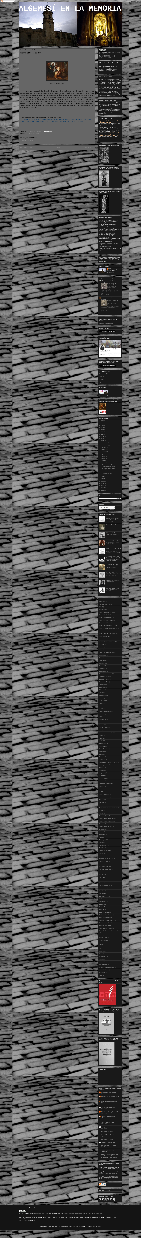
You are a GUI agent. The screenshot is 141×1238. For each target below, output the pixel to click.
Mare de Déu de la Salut (105, 794)
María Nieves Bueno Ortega (109, 53)
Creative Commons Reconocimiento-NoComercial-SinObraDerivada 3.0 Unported (107, 56)
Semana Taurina (103, 940)
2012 (102, 490)
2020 (102, 434)
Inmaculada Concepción (105, 783)
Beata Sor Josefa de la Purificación (108, 631)
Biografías (101, 644)
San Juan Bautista (104, 880)
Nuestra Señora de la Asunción (107, 815)
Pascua (101, 837)
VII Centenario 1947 (104, 964)
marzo (104, 463)
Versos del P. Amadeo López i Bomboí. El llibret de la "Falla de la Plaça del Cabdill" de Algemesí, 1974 (113, 550)
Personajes (102, 840)
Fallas (100, 738)
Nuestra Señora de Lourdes (106, 821)
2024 (102, 425)
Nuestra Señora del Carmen (106, 823)
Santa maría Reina (104, 912)
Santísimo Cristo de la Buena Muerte (108, 923)
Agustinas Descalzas (104, 604)
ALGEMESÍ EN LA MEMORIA (70, 8)
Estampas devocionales (105, 730)
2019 (102, 436)
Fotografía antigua (104, 748)
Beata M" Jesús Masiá (105, 615)
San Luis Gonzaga (104, 882)
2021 (102, 432)
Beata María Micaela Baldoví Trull (108, 625)
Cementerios (102, 655)
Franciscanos (102, 751)
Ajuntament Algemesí (107, 1131)
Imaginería (102, 773)
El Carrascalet (102, 706)
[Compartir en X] (48, 131)
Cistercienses (102, 660)
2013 (102, 488)
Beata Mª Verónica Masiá (105, 623)
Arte (26, 133)
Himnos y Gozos (103, 765)
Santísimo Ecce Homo (105, 925)
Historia (101, 767)
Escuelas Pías (102, 719)
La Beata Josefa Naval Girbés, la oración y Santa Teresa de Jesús (112, 542)
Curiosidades (102, 695)
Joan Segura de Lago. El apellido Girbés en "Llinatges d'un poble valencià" (113, 574)
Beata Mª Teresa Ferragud (106, 620)
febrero (104, 476)
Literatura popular (103, 789)
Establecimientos (103, 727)
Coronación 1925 (103, 679)
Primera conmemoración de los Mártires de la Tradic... (109, 472)
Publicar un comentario (27, 140)
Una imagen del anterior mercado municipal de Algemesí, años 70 (112, 566)
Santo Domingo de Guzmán (106, 928)
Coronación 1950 (103, 682)
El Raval (101, 708)
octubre (104, 447)
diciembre (105, 442)
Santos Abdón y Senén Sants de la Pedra (110, 931)
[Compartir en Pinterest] (51, 131)
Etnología (101, 735)
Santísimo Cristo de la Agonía (106, 920)
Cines (100, 657)
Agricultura (102, 601)
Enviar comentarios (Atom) (60, 151)
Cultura (101, 692)
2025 (102, 423)
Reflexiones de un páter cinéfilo (110, 1112)
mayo (104, 458)
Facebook (101, 376)
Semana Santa (103, 937)
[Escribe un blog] (46, 131)
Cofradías (101, 663)
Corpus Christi (103, 684)
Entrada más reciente (26, 147)
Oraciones (102, 829)
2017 (102, 440)
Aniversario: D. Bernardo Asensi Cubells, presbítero (113, 533)
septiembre (105, 449)
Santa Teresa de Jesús (105, 917)
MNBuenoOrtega (113, 269)
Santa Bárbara (103, 906)
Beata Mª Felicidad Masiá (105, 617)
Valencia (101, 959)
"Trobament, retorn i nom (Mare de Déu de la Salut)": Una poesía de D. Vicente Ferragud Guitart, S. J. (113, 558)
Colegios (101, 665)
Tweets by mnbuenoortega (106, 323)
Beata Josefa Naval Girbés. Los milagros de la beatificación (113, 582)
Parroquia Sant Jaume (107, 1127)
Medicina (101, 802)
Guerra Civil (102, 759)
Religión (101, 853)
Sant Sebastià (102, 901)
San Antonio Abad (103, 861)
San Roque (102, 893)
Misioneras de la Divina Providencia (108, 807)
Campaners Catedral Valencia (109, 1142)
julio (103, 454)
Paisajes (101, 831)
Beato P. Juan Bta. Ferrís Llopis (107, 633)
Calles (100, 647)
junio (103, 456)
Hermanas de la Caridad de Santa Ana (109, 762)
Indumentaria (102, 778)
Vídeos (101, 961)
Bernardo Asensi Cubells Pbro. (107, 641)
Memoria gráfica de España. (108, 1092)
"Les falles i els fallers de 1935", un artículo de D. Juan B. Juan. (112, 589)
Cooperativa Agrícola (104, 676)
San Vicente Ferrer (104, 896)
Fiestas (101, 740)
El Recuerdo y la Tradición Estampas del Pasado (108, 281)
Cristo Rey (102, 690)
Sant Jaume (36, 133)
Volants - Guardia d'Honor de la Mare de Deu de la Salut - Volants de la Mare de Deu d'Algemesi (110, 1156)
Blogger (99, 1226)
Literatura (101, 786)
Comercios (102, 668)
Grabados (101, 756)
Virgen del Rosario (104, 970)
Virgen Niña (102, 972)
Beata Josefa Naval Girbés (106, 612)
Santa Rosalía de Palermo (106, 914)
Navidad (101, 813)
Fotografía (102, 746)
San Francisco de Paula (105, 869)
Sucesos (101, 951)
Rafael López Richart (104, 850)
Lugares (101, 791)
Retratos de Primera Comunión (107, 856)
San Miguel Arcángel (104, 885)
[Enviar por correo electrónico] (45, 131)
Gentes (101, 754)
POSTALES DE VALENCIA (108, 1107)
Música (101, 810)
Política (101, 842)
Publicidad (102, 848)
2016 (102, 481)
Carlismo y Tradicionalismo (106, 652)
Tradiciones (102, 956)
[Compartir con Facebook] (49, 131)
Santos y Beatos (103, 935)
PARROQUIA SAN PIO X (107, 1122)
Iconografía (102, 770)
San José (30, 133)
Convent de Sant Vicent (105, 673)
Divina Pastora (103, 700)
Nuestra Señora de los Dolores (107, 818)
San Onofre (102, 888)
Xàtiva (100, 975)
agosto (104, 451)
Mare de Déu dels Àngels (105, 797)
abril (103, 460)
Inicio (58, 147)
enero (104, 478)
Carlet (100, 649)
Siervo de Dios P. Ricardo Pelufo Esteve (109, 947)
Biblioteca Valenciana (107, 1139)
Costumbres (102, 687)
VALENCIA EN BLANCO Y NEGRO (110, 1096)
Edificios (101, 703)
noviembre (105, 445)
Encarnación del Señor (105, 711)
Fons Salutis (102, 743)
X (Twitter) (102, 382)
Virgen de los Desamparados (106, 967)
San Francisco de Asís (105, 866)
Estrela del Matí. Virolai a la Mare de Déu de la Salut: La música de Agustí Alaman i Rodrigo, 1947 (113, 519)
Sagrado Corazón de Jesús (106, 858)
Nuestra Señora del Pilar (105, 826)
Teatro (100, 953)
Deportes (101, 698)
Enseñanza (102, 714)
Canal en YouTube (104, 374)
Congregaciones (103, 671)
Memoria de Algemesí (104, 805)
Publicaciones (102, 845)
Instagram (101, 379)
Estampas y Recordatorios (106, 732)
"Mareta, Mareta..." (111, 525)
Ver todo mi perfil (111, 272)
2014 (102, 485)
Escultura (101, 724)
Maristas (101, 799)
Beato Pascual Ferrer (104, 636)
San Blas (101, 864)
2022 (102, 429)
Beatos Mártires (103, 639)
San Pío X (101, 890)
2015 (102, 483)
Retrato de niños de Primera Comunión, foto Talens (109, 465)
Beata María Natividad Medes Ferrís (108, 628)
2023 (102, 427)
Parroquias (102, 834)
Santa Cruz (102, 909)
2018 (102, 438)
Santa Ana (102, 904)
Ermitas (101, 716)
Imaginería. (102, 775)
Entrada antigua (89, 147)
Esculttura (101, 722)
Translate (111, 509)
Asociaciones (102, 609)
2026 (102, 420)
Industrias (101, 781)
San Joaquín (102, 874)
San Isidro (101, 872)
